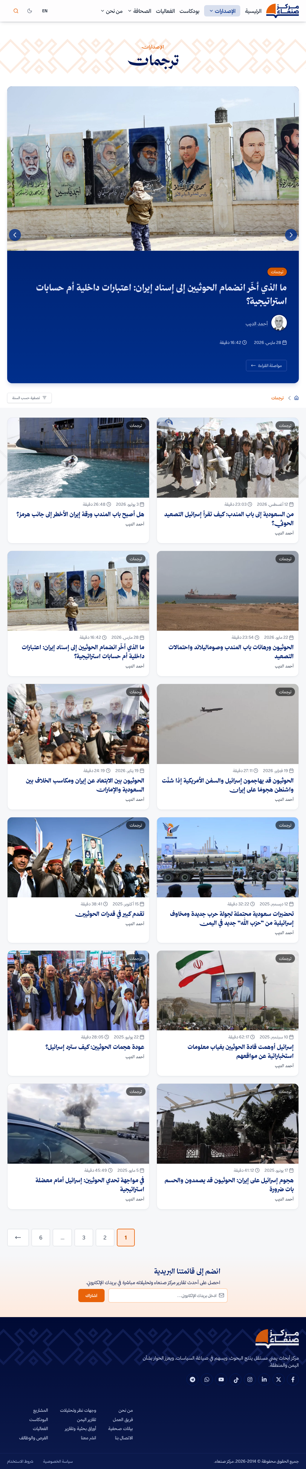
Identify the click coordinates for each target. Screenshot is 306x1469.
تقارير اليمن (86, 1419)
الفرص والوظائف (33, 1438)
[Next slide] (15, 235)
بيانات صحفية (120, 1428)
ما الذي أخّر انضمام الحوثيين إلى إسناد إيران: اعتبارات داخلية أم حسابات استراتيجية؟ (161, 294)
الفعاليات (165, 10)
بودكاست (189, 10)
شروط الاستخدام (20, 1461)
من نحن (114, 10)
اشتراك (91, 1295)
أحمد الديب (257, 324)
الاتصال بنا (124, 1438)
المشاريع (40, 1410)
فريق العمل (123, 1419)
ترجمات (277, 271)
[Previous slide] (291, 235)
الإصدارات (225, 10)
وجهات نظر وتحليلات (78, 1410)
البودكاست (38, 1419)
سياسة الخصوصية (58, 1461)
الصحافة (142, 10)
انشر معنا (88, 1438)
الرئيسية (253, 10)
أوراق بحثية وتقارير (80, 1428)
